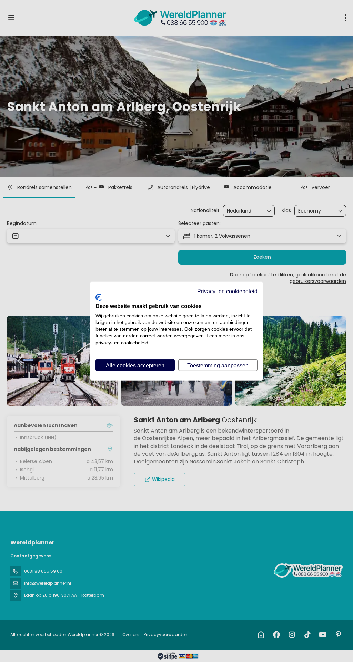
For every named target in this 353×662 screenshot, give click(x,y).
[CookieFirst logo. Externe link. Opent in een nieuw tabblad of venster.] (98, 297)
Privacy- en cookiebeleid (227, 291)
